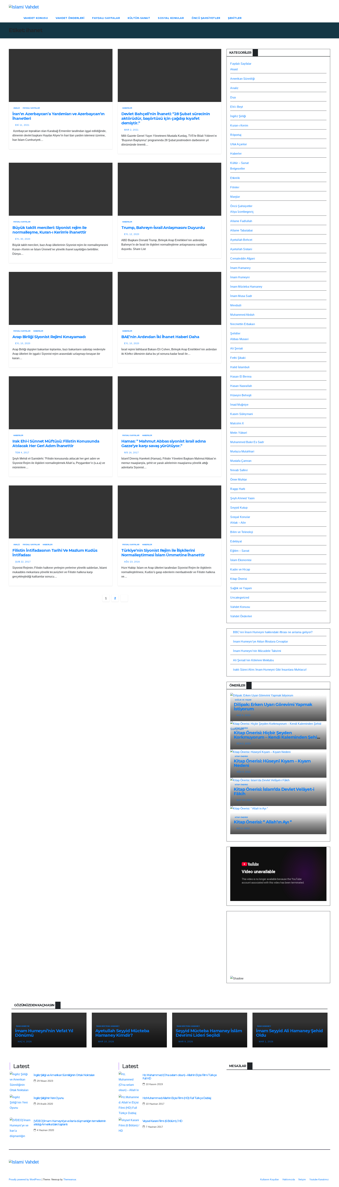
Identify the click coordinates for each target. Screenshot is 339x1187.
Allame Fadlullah (241, 221)
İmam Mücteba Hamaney (246, 286)
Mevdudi (235, 305)
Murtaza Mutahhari (242, 451)
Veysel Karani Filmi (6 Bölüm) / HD (162, 1121)
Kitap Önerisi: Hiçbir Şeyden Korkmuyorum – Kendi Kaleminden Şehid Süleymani (277, 737)
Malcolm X (237, 423)
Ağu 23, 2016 (132, 562)
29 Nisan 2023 (45, 1080)
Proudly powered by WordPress (25, 1179)
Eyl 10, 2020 (22, 343)
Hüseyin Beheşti (240, 395)
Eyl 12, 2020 (131, 234)
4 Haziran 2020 (45, 1130)
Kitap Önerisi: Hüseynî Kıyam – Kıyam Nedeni (272, 763)
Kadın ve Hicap (240, 569)
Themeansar (69, 1179)
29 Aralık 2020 (45, 1103)
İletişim (302, 1179)
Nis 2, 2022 (243, 828)
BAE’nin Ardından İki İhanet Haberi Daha (160, 336)
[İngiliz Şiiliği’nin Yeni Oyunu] (20, 1105)
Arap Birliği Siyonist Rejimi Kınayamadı (49, 336)
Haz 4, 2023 (244, 715)
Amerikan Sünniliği (242, 78)
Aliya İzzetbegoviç (242, 211)
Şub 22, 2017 (23, 562)
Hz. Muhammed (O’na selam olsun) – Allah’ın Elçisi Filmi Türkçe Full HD (179, 1076)
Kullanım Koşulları (269, 1179)
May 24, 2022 (244, 800)
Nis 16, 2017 (131, 452)
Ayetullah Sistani (241, 249)
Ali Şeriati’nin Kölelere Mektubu (253, 660)
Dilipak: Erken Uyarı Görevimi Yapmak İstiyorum (273, 706)
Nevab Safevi (239, 470)
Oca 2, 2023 (244, 743)
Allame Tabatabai (241, 230)
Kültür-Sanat (139, 18)
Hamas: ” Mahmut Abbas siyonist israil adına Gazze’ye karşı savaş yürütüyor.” (163, 443)
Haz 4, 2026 (25, 1041)
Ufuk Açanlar (238, 144)
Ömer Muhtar (238, 479)
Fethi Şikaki (237, 357)
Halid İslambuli (239, 367)
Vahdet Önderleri (70, 18)
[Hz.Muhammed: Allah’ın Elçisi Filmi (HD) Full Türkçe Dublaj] (129, 1105)
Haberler (127, 108)
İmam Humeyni (239, 277)
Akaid (234, 69)
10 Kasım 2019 (154, 1084)
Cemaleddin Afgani (242, 258)
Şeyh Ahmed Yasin (242, 498)
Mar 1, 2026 (266, 1041)
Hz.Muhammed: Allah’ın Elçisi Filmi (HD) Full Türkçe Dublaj (176, 1098)
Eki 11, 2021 (22, 125)
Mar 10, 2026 (106, 1041)
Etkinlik (235, 177)
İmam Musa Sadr (241, 296)
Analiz (16, 108)
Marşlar (235, 196)
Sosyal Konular (171, 18)
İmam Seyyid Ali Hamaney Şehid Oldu (289, 1033)
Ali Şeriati (236, 348)
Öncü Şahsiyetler (206, 18)
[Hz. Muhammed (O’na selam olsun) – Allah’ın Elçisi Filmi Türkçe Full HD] (129, 1082)
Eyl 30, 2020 (22, 239)
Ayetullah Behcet (241, 239)
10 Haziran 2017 (155, 1103)
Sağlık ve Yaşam (241, 588)
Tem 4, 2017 (22, 452)
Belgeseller (237, 168)
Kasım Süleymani (241, 414)
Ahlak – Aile (238, 522)
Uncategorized (239, 597)
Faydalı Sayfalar (106, 18)
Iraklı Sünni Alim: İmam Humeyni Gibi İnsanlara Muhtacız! (270, 669)
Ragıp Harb (237, 488)
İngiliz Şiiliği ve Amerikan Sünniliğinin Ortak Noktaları (64, 1075)
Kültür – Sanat (239, 162)
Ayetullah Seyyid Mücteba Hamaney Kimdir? (122, 1033)
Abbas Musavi (239, 339)
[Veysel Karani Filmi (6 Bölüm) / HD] (129, 1128)
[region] (278, 946)
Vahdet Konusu (35, 18)
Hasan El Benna (240, 376)
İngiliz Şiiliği (238, 116)
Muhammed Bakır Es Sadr (247, 442)
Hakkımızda (288, 1179)
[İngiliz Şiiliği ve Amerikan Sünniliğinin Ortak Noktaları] (20, 1082)
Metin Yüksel (238, 432)
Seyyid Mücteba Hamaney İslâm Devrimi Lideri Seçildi (209, 1033)
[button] (328, 17)
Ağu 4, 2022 (244, 772)
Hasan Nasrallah (241, 385)
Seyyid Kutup (238, 507)
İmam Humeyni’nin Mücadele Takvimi (257, 650)
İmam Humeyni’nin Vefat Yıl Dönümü (44, 1033)
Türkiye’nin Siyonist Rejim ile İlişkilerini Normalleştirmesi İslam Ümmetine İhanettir (163, 552)
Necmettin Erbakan (242, 324)
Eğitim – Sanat (239, 550)
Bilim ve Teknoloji (241, 532)
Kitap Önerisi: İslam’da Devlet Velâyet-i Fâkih (274, 791)
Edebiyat (236, 541)
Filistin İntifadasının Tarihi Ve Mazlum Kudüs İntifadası (54, 552)
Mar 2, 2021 (131, 130)
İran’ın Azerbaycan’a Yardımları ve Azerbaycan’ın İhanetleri (58, 116)
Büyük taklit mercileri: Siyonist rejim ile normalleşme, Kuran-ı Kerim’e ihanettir (49, 230)
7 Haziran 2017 (154, 1126)
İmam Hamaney (240, 267)
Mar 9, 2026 (186, 1041)
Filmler (234, 187)
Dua (233, 97)
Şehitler (235, 18)
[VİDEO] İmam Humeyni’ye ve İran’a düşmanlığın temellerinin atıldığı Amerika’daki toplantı (70, 1122)
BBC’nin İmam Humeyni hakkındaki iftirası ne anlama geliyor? (273, 632)
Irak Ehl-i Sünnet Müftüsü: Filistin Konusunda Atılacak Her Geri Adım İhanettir (55, 443)
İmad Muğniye (239, 404)
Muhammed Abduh (242, 314)
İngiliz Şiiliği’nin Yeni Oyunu (49, 1098)
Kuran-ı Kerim (239, 125)
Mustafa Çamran (240, 460)
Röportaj (235, 134)
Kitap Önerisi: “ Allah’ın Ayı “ (263, 821)
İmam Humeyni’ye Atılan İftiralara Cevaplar (260, 641)
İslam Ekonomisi (240, 560)
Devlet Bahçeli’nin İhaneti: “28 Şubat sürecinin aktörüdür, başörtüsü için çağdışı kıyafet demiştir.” (165, 118)
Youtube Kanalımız (319, 1179)
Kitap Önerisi (238, 578)
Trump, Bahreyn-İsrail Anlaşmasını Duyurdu (163, 227)
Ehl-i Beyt (236, 106)
